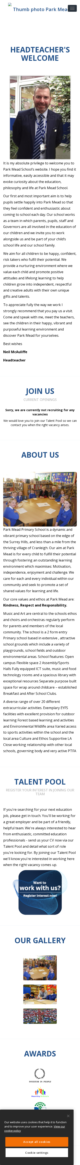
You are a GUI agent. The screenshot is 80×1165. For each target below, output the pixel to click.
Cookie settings (36, 1153)
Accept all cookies (36, 1142)
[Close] (68, 1116)
